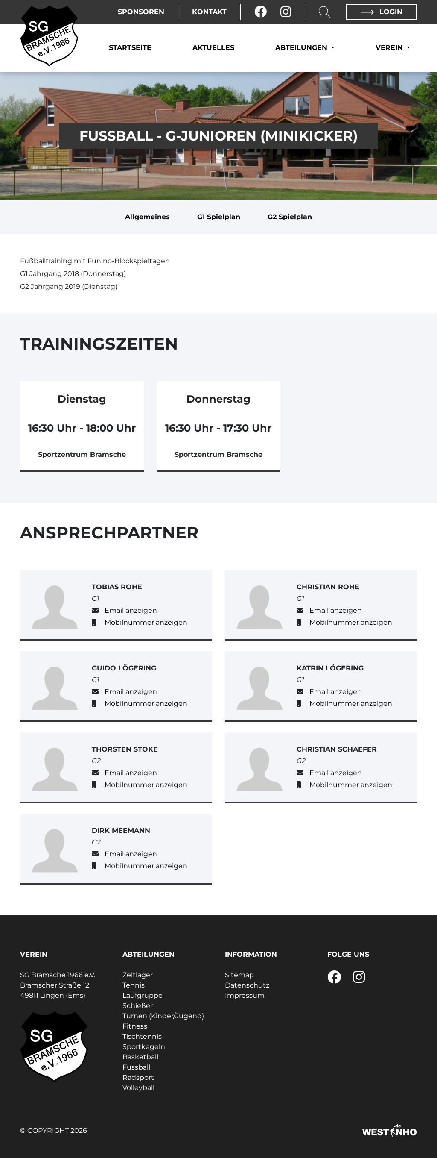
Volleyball (138, 1088)
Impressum (245, 995)
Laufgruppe (142, 995)
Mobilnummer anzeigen (146, 622)
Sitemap (239, 975)
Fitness (134, 1026)
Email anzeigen (131, 610)
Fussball (136, 1067)
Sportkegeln (143, 1047)
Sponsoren (141, 12)
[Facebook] (261, 12)
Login (389, 12)
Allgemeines (147, 217)
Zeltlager (137, 975)
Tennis (133, 985)
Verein (390, 48)
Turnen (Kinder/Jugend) (163, 1016)
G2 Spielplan (290, 217)
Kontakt (209, 12)
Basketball (140, 1057)
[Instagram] (286, 12)
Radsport (138, 1077)
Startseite (130, 48)
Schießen (138, 1006)
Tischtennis (142, 1036)
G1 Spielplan (218, 217)
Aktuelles (213, 48)
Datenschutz (247, 985)
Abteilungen (302, 48)
